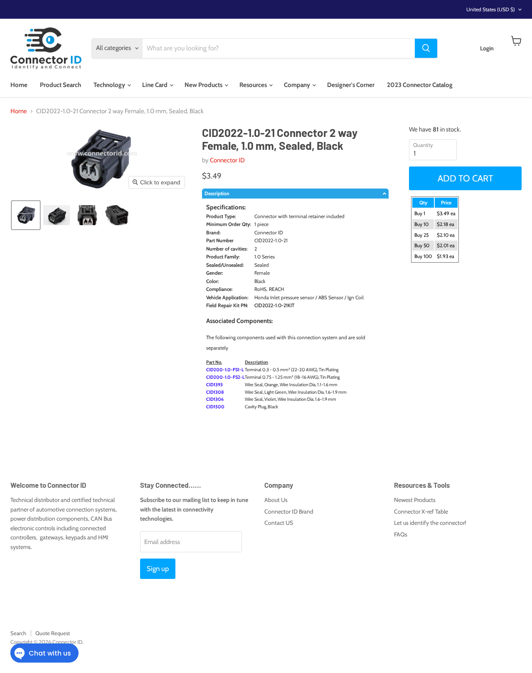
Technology (110, 85)
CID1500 (215, 407)
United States (490, 9)
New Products (204, 85)
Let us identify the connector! (430, 522)
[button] (26, 215)
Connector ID (227, 160)
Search (18, 633)
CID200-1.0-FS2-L (225, 377)
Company (297, 85)
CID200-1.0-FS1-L (225, 370)
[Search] (426, 48)
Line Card (155, 85)
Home (18, 85)
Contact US (278, 522)
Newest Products (415, 500)
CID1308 (215, 392)
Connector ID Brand (288, 511)
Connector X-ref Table (421, 511)
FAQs (400, 534)
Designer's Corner (350, 85)
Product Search (60, 85)
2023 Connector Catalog (420, 85)
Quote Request (52, 633)
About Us (276, 500)
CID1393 (214, 384)
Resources (253, 85)
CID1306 (215, 399)
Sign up (158, 568)
